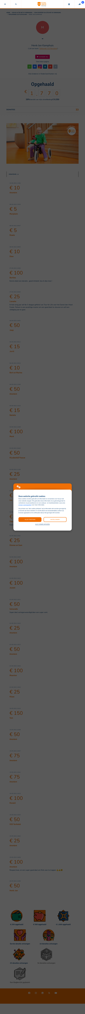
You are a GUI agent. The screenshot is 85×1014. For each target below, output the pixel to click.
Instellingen (55, 519)
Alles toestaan (30, 519)
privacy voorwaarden (24, 505)
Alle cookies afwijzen (42, 524)
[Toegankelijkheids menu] (82, 2)
